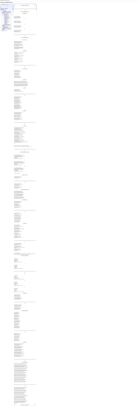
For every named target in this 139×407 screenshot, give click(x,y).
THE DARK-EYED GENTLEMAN (7, 17)
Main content (5, 0)
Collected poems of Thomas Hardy (4, 8)
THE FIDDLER (5, 21)
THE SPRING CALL (6, 19)
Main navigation (7, 0)
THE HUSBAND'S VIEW (6, 22)
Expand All (5, 30)
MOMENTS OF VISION (5, 26)
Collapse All (2, 30)
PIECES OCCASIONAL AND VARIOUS (6, 24)
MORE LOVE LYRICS (6, 14)
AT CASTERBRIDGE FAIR (6, 16)
